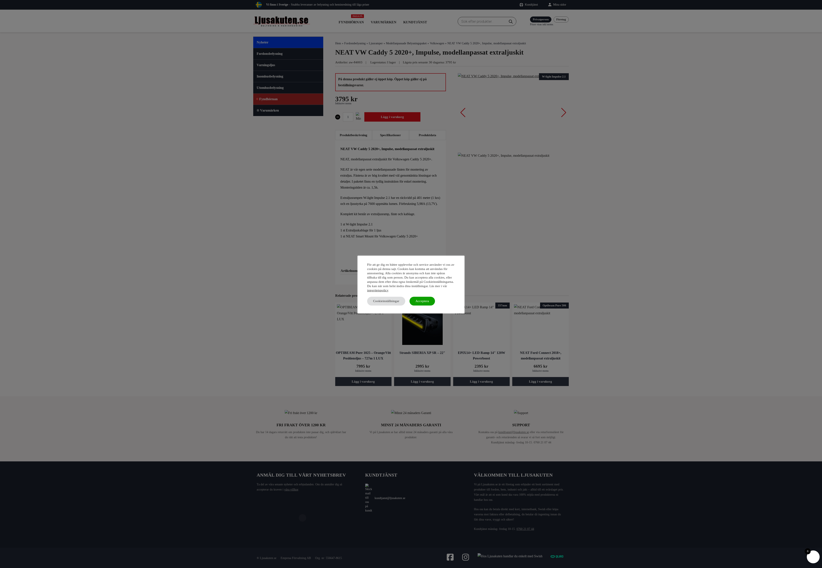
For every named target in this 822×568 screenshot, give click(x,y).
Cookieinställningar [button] (386, 301)
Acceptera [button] (422, 301)
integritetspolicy (378, 290)
